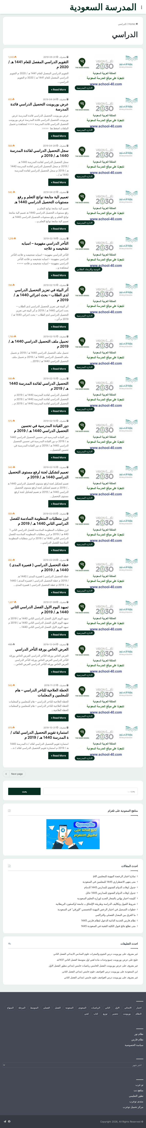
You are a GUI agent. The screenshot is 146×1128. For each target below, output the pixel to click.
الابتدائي (127, 1007)
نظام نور (138, 1034)
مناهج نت (138, 1090)
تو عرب (139, 1084)
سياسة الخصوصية (134, 1045)
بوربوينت (127, 1013)
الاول (117, 1007)
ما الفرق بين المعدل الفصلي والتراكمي (115, 915)
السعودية (69, 1007)
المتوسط (34, 1007)
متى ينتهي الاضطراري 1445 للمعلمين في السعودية (109, 881)
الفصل (58, 1007)
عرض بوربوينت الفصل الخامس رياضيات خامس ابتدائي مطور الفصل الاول (85, 965)
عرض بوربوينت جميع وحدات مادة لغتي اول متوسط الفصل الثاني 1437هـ (92, 959)
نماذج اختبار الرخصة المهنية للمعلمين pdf (114, 876)
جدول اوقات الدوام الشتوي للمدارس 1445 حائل (111, 892)
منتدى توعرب (136, 1101)
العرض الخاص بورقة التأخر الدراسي (42, 649)
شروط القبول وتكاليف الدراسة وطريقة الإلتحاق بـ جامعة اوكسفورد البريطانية (96, 903)
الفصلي (46, 1007)
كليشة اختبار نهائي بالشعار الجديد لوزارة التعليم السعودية (106, 898)
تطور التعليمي (136, 1095)
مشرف (62, 57)
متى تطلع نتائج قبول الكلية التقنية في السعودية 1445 (108, 926)
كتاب (96, 1013)
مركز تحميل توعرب (133, 1107)
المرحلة (22, 1007)
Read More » (58, 89)
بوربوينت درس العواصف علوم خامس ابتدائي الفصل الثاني (90, 971)
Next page (17, 773)
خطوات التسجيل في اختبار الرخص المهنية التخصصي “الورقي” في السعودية (97, 909)
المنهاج (10, 1007)
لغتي (86, 1013)
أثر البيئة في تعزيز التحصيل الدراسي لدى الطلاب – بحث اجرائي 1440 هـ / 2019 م (41, 295)
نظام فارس (137, 1039)
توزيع (105, 1013)
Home (132, 23)
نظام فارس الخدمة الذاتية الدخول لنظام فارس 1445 (108, 920)
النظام (138, 1013)
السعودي (82, 1007)
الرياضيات (95, 1007)
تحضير (115, 1013)
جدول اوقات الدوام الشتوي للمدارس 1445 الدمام (110, 887)
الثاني (107, 1007)
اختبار (138, 1007)
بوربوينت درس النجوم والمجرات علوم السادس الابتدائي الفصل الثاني (87, 953)
